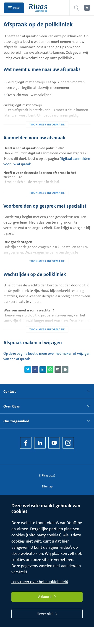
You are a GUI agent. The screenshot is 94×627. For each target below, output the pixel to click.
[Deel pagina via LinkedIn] (42, 369)
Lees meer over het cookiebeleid (39, 581)
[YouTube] (54, 443)
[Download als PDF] (65, 369)
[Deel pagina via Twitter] (27, 369)
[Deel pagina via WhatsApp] (50, 369)
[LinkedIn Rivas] (40, 443)
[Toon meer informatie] (47, 115)
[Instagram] (68, 443)
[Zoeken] (76, 8)
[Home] (39, 8)
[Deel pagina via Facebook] (35, 369)
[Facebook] (25, 443)
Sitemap (47, 486)
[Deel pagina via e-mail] (58, 369)
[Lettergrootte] (86, 8)
